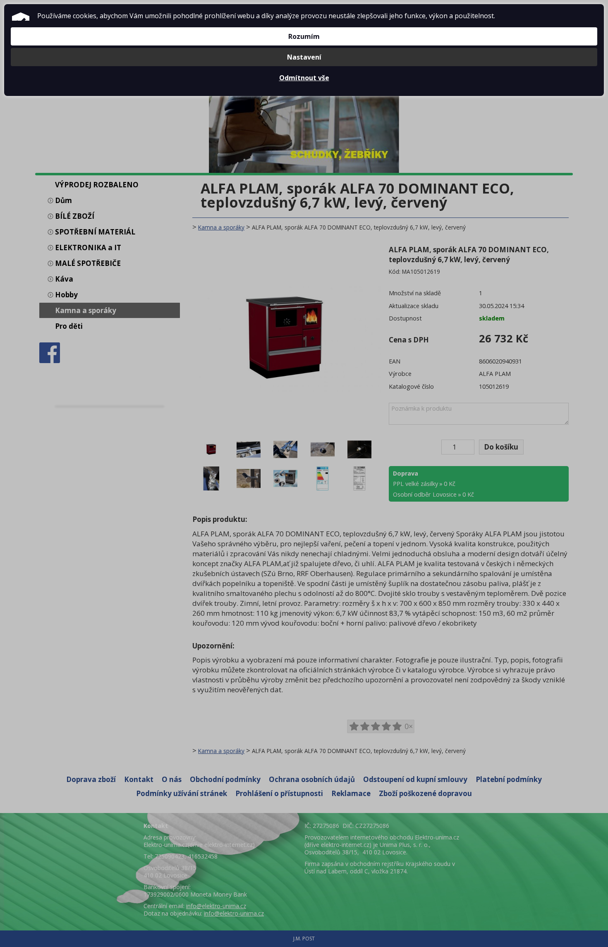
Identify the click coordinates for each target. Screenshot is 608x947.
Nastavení (304, 57)
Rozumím (304, 36)
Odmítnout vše (304, 77)
